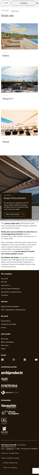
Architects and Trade (8, 324)
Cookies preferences (10, 463)
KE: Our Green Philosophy (10, 289)
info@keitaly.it (10, 449)
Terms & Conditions (10, 467)
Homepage (5, 10)
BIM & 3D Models (7, 342)
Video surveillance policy (10, 458)
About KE (4, 279)
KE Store (4, 282)
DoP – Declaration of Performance (13, 310)
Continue (23, 3)
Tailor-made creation (13, 214)
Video (3, 349)
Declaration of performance (11, 292)
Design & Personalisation (10, 306)
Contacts (4, 295)
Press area (5, 345)
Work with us (5, 285)
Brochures (4, 339)
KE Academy (5, 321)
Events (3, 327)
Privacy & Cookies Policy (10, 453)
